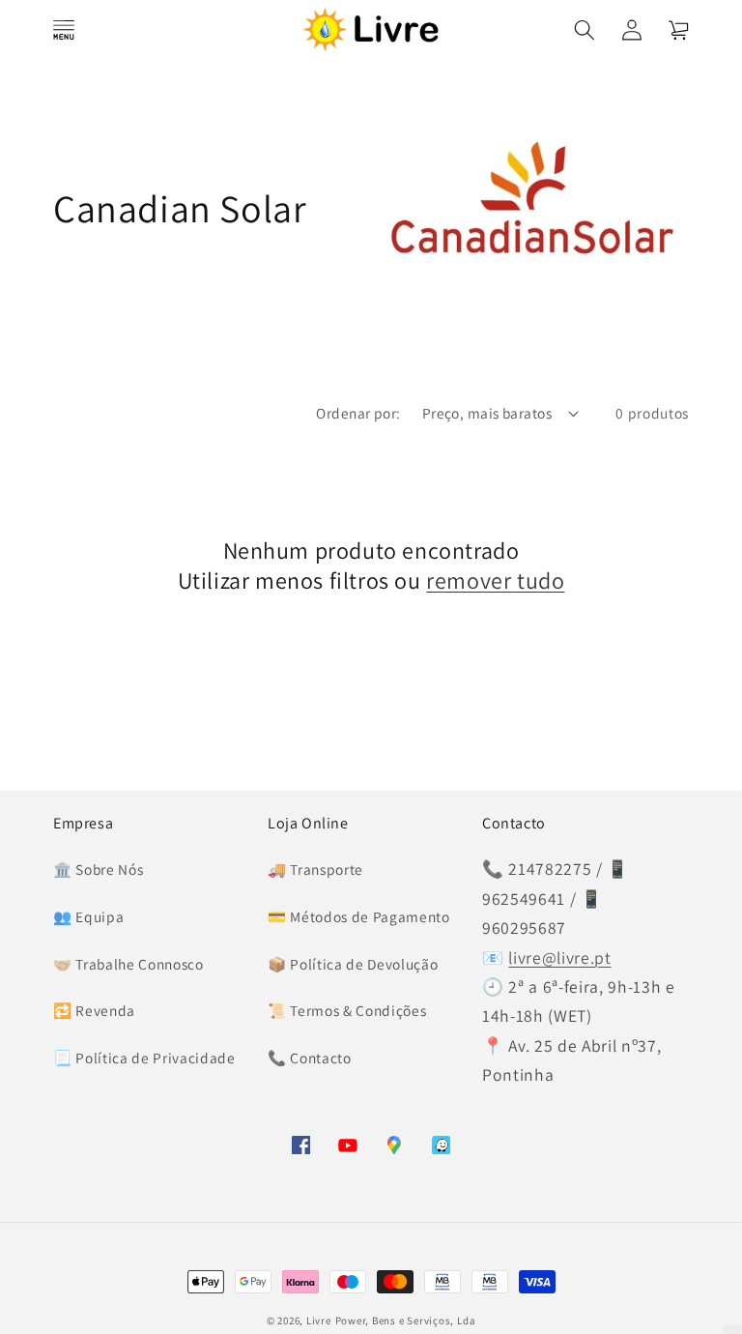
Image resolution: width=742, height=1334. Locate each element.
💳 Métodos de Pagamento (359, 916)
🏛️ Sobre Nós (98, 869)
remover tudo (495, 580)
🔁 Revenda (94, 1010)
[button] (64, 29)
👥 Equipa (88, 916)
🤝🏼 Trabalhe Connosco (128, 963)
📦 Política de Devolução (353, 963)
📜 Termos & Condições (347, 1010)
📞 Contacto (310, 1057)
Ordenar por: (358, 412)
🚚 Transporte (315, 869)
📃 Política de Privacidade (144, 1057)
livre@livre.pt (559, 957)
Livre (318, 1320)
